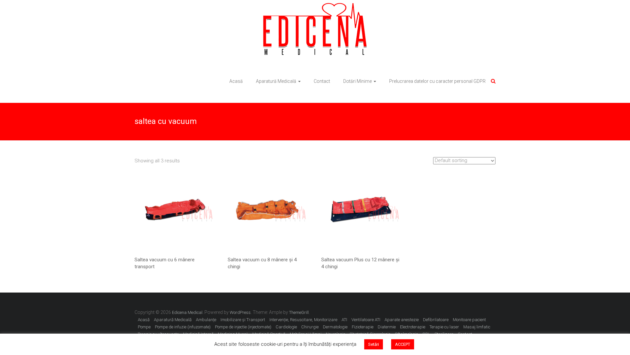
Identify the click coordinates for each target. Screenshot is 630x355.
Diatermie (387, 326)
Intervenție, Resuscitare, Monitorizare (303, 319)
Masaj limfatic (476, 326)
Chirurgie (310, 326)
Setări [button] (373, 344)
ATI (344, 319)
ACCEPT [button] (402, 344)
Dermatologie (335, 326)
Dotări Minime (357, 81)
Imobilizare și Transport (242, 319)
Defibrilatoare (436, 319)
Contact (322, 81)
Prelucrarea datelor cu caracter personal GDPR (437, 81)
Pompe (144, 326)
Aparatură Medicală (276, 81)
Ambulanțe (206, 319)
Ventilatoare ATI (365, 319)
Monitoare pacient (469, 319)
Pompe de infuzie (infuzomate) (183, 326)
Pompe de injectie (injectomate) (243, 326)
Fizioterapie (362, 326)
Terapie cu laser (444, 326)
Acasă (236, 81)
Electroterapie (412, 326)
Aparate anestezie (402, 319)
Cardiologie (286, 326)
